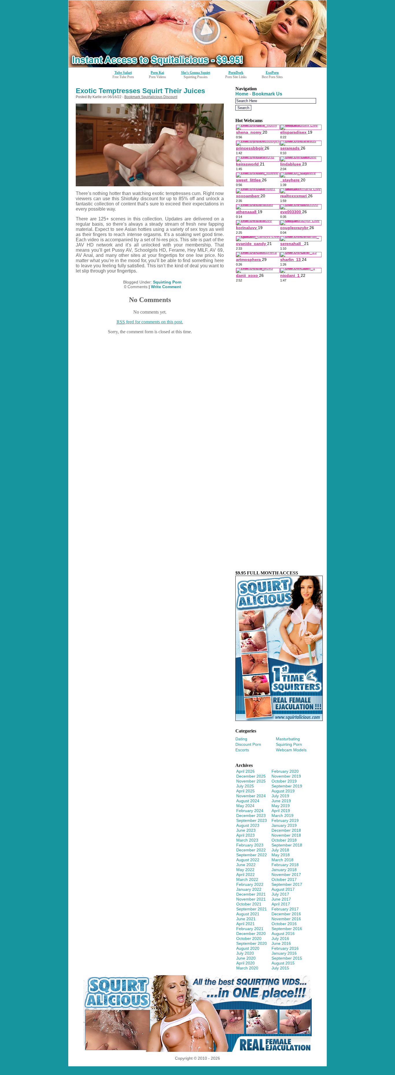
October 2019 (284, 781)
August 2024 (247, 800)
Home (241, 93)
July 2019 (280, 796)
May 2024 (245, 805)
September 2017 (287, 884)
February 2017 (285, 909)
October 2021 (248, 904)
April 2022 (245, 874)
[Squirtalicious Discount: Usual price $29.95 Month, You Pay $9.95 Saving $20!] (197, 65)
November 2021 (251, 899)
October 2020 (248, 938)
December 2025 (251, 776)
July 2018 (280, 850)
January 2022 (248, 889)
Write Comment (166, 286)
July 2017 (280, 894)
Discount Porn (248, 744)
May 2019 (281, 805)
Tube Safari (123, 73)
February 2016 (285, 948)
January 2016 (284, 953)
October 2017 (284, 879)
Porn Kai (157, 73)
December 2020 (251, 933)
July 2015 (280, 968)
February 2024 (249, 810)
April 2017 (281, 904)
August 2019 (283, 791)
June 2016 (281, 943)
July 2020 (245, 953)
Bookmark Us (267, 93)
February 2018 (285, 864)
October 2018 (284, 840)
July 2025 (245, 786)
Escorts (242, 750)
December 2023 (251, 815)
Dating (241, 739)
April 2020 (245, 963)
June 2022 (246, 864)
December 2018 (286, 830)
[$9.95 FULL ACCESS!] (279, 719)
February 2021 (249, 928)
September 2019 (287, 786)
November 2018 (286, 835)
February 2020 (285, 771)
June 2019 (281, 800)
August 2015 (283, 963)
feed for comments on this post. (150, 321)
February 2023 (249, 845)
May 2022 (245, 869)
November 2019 (286, 776)
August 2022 (247, 859)
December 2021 (251, 894)
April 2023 (245, 835)
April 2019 (281, 810)
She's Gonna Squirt (195, 73)
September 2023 (251, 820)
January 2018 (284, 869)
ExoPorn (272, 73)
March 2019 (283, 815)
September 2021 (251, 909)
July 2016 (280, 938)
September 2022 (251, 855)
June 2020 (246, 958)
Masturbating (288, 739)
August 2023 (247, 825)
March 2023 (247, 840)
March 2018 (283, 859)
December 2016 (286, 914)
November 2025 (251, 781)
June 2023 (246, 830)
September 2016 (287, 928)
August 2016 (283, 933)
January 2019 (284, 825)
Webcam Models (291, 750)
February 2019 (285, 820)
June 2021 (246, 918)
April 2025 (245, 791)
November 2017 (286, 874)
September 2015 (287, 958)
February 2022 (249, 884)
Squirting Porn (167, 282)
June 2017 (281, 899)
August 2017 (283, 889)
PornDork (235, 73)
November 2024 (251, 796)
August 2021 (247, 914)
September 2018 (287, 845)
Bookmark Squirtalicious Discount (150, 97)
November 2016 (286, 918)
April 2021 (245, 923)
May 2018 (281, 855)
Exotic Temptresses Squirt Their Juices (140, 91)
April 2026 (245, 771)
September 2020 (251, 943)
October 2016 (284, 923)
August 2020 (247, 948)
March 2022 (247, 879)
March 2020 (247, 968)
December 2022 (251, 850)
